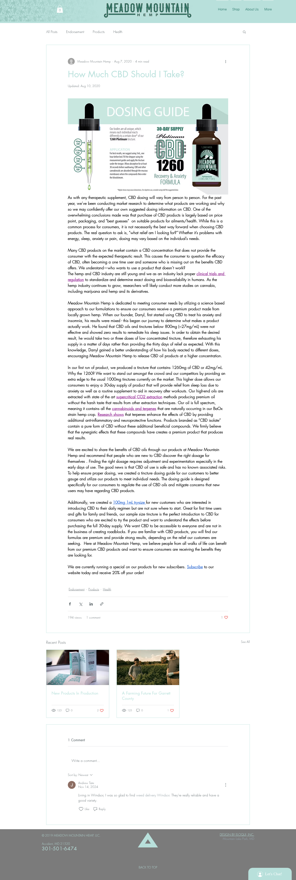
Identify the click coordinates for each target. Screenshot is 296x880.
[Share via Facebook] (70, 604)
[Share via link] (102, 604)
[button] (60, 9)
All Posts (51, 31)
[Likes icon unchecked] (81, 809)
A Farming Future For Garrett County (146, 695)
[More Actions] (225, 785)
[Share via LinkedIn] (91, 604)
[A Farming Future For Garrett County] (148, 667)
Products (99, 31)
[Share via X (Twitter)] (80, 604)
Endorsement (75, 31)
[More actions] (225, 61)
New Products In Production (75, 693)
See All (245, 642)
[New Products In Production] (77, 667)
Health (117, 31)
